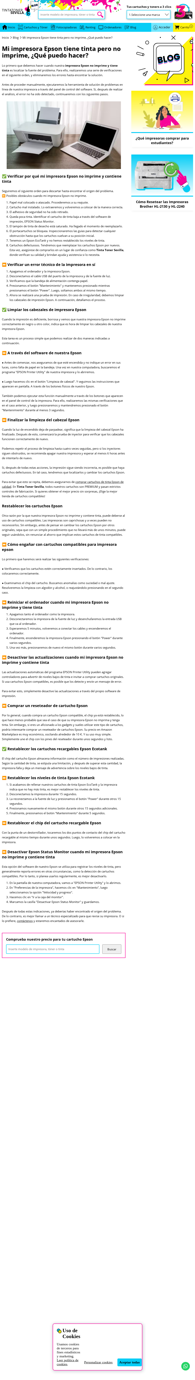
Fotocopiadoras (66, 27)
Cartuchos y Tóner (36, 27)
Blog (133, 27)
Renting (90, 27)
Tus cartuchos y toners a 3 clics (149, 7)
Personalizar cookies (98, 1362)
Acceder (164, 27)
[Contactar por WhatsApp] (185, 1366)
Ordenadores (112, 27)
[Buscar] (100, 15)
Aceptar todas (129, 1362)
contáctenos (25, 921)
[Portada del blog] (162, 60)
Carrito (186, 27)
